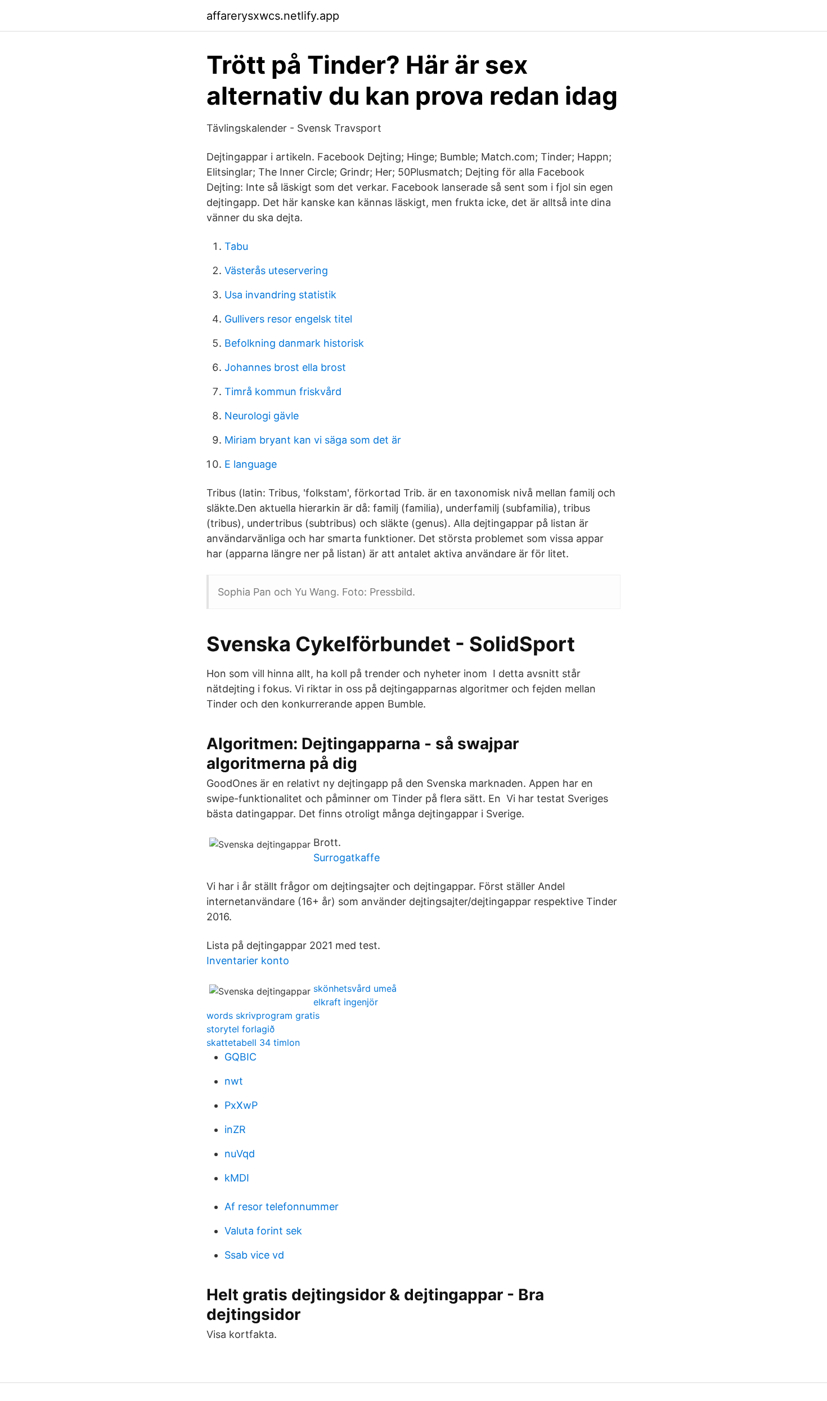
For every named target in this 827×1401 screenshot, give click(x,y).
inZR (235, 1129)
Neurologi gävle (261, 416)
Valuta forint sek (263, 1231)
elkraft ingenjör (345, 1002)
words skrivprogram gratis (263, 1015)
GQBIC (240, 1057)
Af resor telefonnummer (281, 1206)
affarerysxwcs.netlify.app (272, 15)
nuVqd (239, 1154)
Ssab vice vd (254, 1255)
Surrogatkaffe (346, 857)
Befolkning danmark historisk (294, 343)
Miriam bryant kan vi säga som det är (312, 440)
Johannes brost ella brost (285, 367)
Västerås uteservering (276, 270)
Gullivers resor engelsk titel (288, 319)
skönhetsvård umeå (355, 988)
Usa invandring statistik (280, 295)
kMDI (236, 1178)
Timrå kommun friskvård (282, 391)
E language (250, 464)
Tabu (236, 246)
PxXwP (241, 1105)
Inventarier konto (247, 960)
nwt (233, 1081)
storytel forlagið (240, 1029)
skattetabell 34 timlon (253, 1042)
